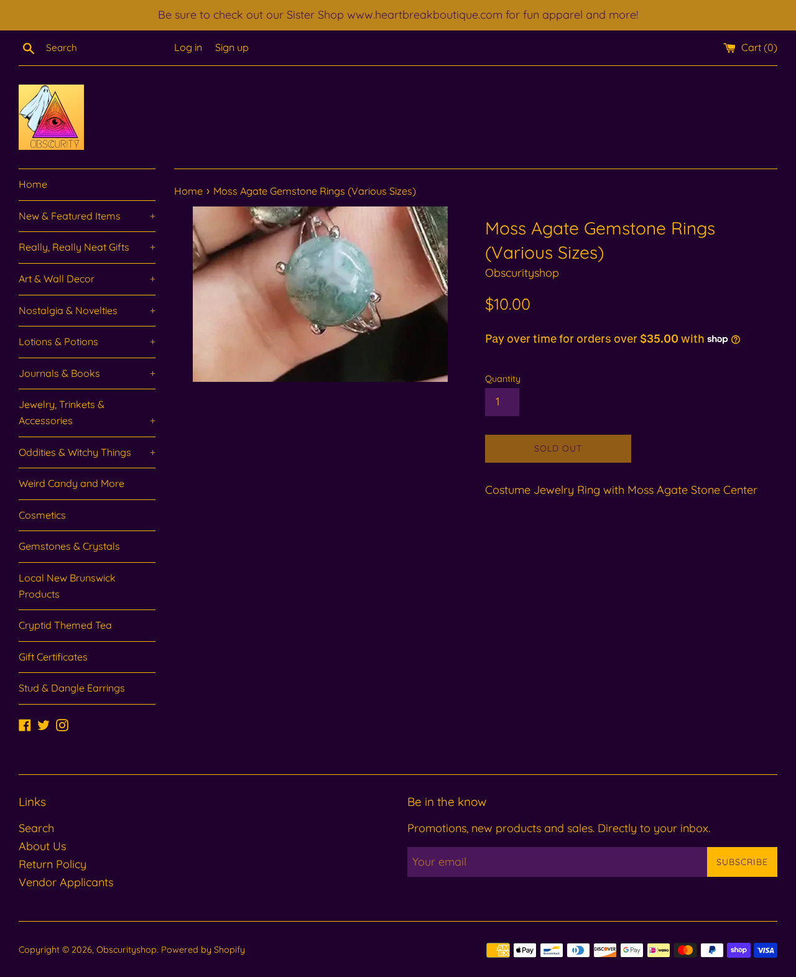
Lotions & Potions (87, 341)
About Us (42, 846)
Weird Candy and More (71, 483)
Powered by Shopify (203, 949)
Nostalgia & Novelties (87, 310)
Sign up (232, 47)
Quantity (503, 378)
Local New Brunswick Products (67, 586)
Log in (188, 47)
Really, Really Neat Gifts (87, 247)
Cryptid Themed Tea (65, 625)
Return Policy (52, 864)
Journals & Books (87, 373)
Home (33, 184)
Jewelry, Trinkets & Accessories (87, 412)
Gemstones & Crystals (69, 546)
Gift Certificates (53, 657)
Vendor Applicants (66, 882)
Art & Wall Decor (87, 278)
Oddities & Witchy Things (87, 452)
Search (36, 828)
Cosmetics (42, 515)
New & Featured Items (87, 216)
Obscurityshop (126, 949)
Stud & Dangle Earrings (72, 688)
